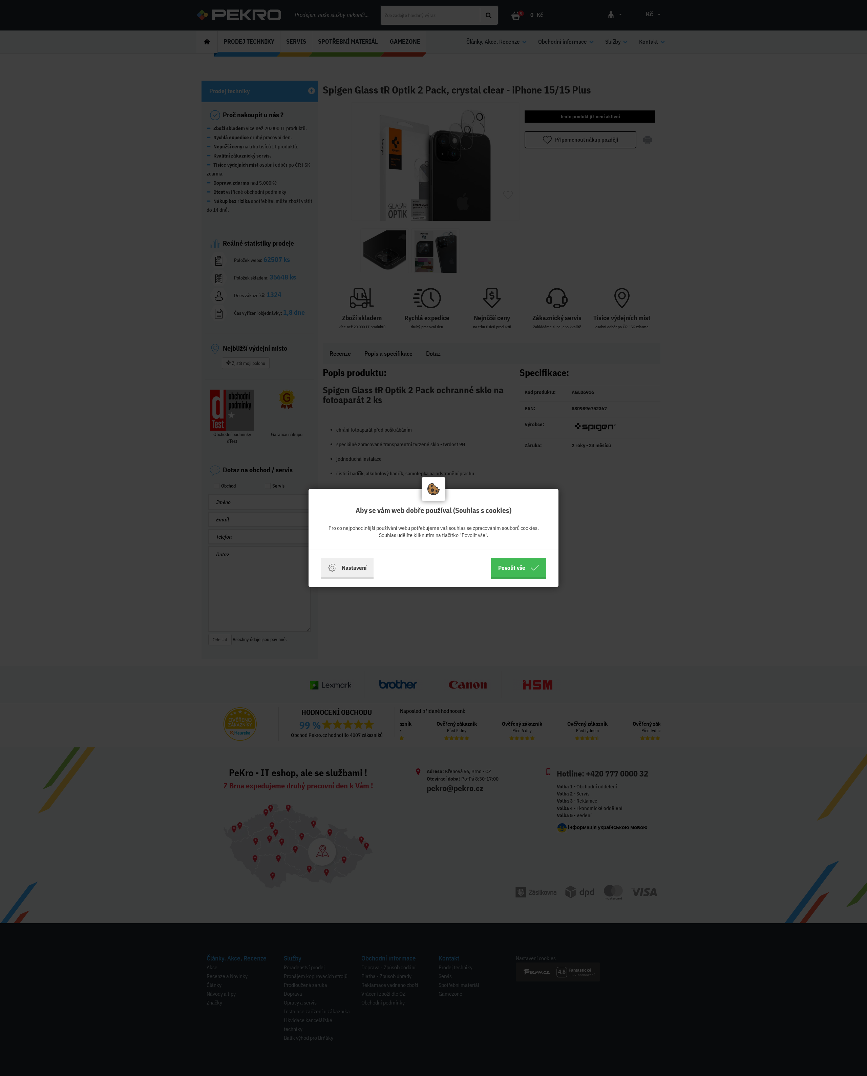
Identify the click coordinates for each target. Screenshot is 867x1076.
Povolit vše (511, 568)
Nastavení (354, 568)
